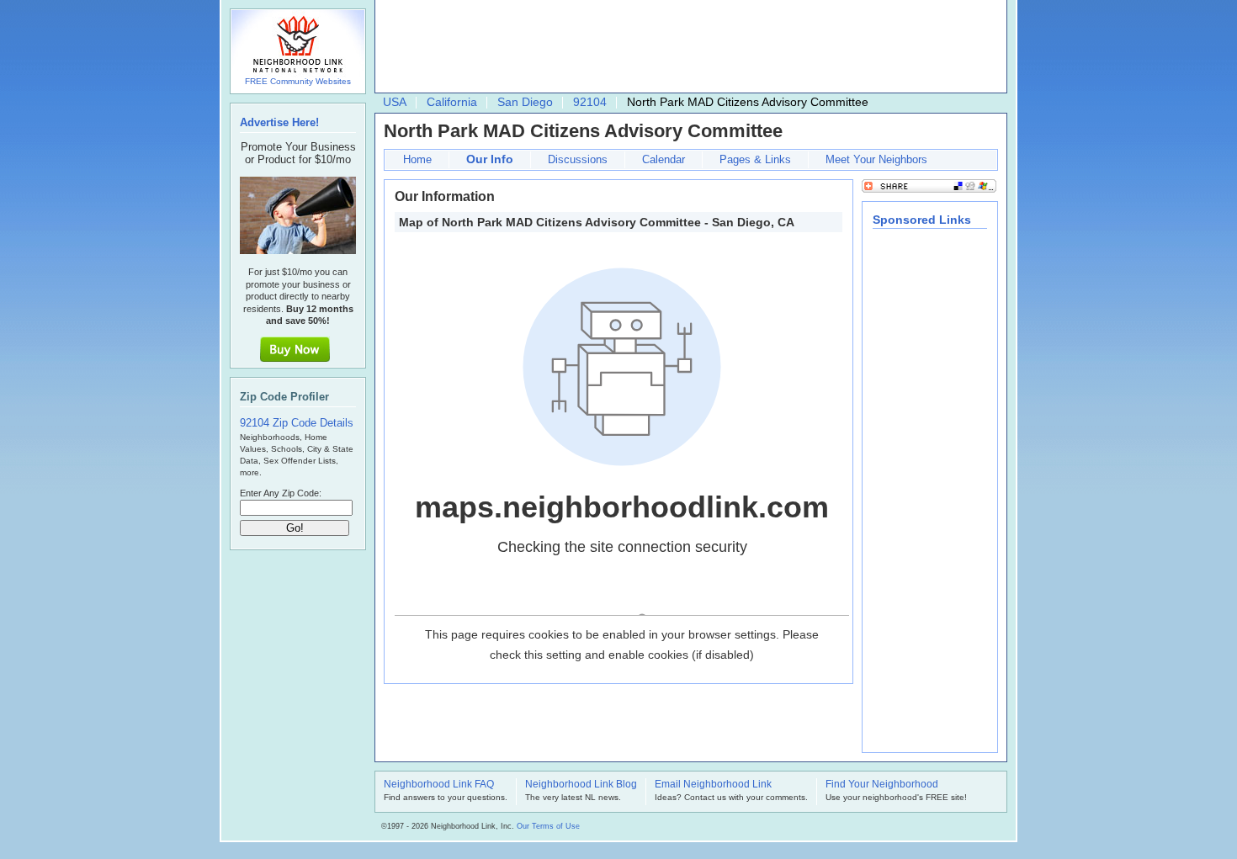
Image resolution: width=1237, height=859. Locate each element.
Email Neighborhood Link (713, 785)
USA (394, 102)
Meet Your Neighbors (876, 159)
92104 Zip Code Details (296, 422)
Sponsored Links (922, 219)
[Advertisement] (686, 47)
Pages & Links (755, 159)
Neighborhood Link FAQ (439, 785)
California (452, 102)
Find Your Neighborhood (882, 785)
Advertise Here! (279, 122)
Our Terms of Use (548, 826)
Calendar (663, 159)
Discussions (578, 159)
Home (417, 159)
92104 (590, 102)
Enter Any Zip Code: (280, 493)
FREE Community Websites (298, 81)
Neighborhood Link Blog (581, 785)
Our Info (489, 159)
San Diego (525, 102)
